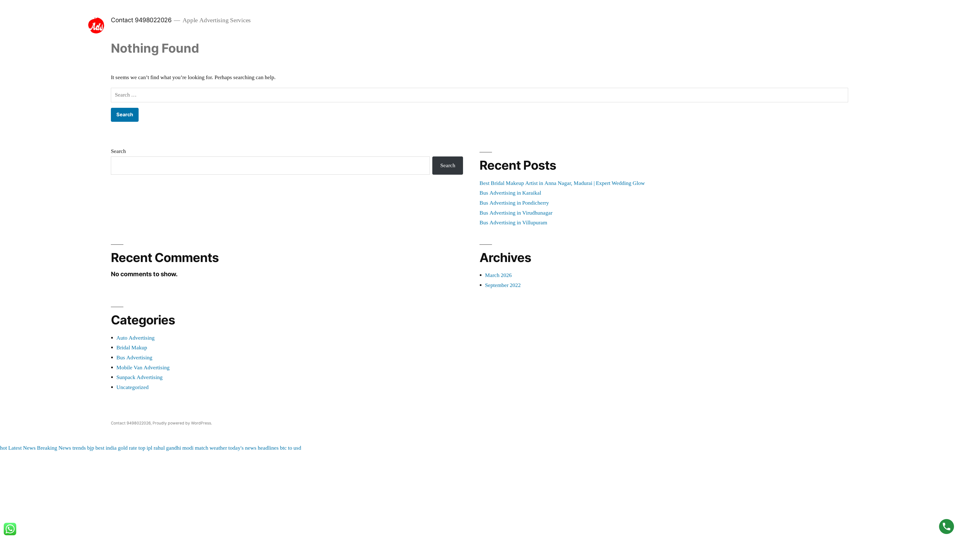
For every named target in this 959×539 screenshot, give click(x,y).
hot (3, 447)
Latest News (22, 447)
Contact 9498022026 (141, 20)
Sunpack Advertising (139, 377)
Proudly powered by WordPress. (182, 423)
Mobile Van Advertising (143, 367)
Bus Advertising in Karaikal (510, 192)
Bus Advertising (134, 357)
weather (218, 447)
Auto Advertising (135, 337)
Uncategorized (132, 387)
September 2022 (503, 285)
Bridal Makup (131, 347)
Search (118, 151)
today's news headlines (253, 447)
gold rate (127, 447)
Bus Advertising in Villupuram (513, 222)
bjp (90, 447)
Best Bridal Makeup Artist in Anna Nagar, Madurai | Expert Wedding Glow (562, 183)
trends (79, 447)
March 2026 (498, 275)
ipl (149, 447)
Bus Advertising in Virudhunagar (516, 212)
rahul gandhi (167, 447)
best (99, 447)
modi (188, 447)
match (201, 447)
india (111, 447)
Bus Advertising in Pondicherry (514, 202)
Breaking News (54, 447)
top (141, 447)
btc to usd (290, 447)
